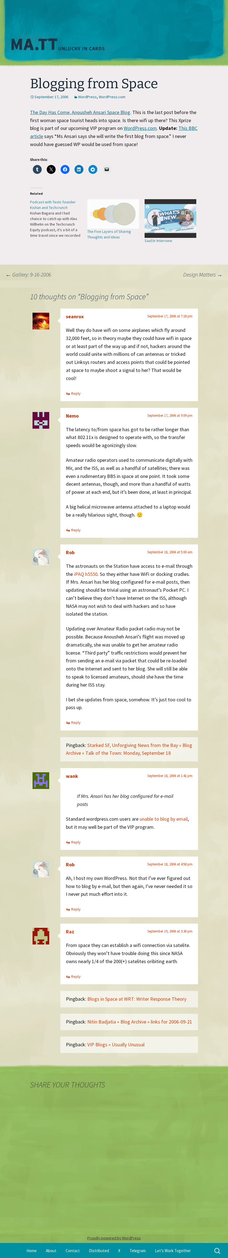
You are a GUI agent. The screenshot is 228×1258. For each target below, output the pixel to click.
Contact (73, 1250)
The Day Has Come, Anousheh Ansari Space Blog (80, 112)
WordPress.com (112, 96)
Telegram (138, 1250)
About (51, 1250)
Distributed (99, 1250)
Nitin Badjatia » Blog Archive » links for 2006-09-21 (139, 1021)
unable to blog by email (164, 819)
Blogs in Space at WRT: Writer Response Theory (136, 999)
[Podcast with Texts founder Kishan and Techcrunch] (58, 218)
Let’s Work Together (173, 1250)
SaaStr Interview (158, 240)
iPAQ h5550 (86, 574)
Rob (70, 552)
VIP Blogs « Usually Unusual (116, 1044)
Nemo (72, 416)
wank (72, 776)
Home (31, 1250)
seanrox (75, 316)
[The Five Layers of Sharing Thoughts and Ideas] (113, 214)
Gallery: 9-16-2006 (28, 274)
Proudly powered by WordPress (114, 1237)
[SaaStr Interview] (170, 218)
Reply (76, 393)
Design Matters (202, 274)
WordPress (87, 96)
